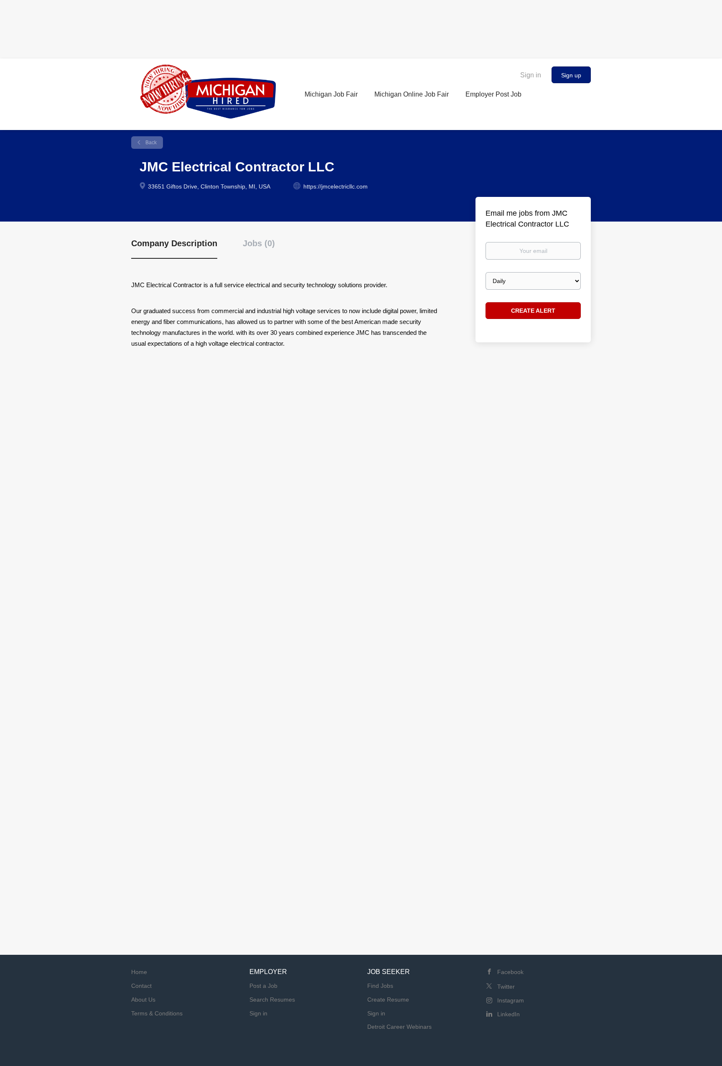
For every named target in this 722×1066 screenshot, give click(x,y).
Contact (141, 985)
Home (139, 972)
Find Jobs (380, 985)
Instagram (510, 1000)
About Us (143, 999)
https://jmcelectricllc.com (335, 186)
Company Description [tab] (174, 243)
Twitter (506, 986)
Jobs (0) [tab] (259, 243)
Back (150, 142)
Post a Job (263, 985)
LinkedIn (508, 1014)
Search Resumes (272, 999)
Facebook (510, 972)
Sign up (571, 75)
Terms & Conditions (157, 1013)
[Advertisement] (361, 27)
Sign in (530, 75)
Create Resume (388, 999)
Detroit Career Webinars (399, 1026)
